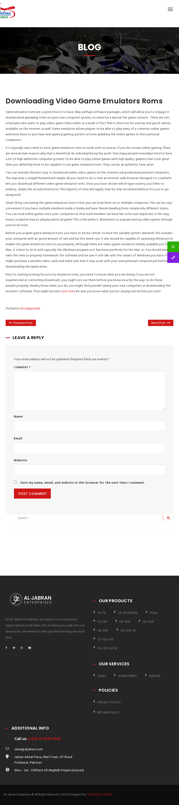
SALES (101, 676)
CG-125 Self (105, 639)
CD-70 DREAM (128, 613)
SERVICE (154, 676)
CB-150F (125, 622)
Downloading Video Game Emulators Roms (84, 101)
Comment (22, 367)
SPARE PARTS (127, 676)
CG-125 (102, 622)
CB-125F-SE (128, 630)
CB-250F (148, 622)
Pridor (154, 613)
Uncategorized (29, 308)
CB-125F (102, 630)
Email (18, 438)
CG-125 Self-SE (107, 648)
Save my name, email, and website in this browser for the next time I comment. (82, 483)
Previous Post (23, 323)
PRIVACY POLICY (109, 702)
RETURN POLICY (108, 712)
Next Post (158, 323)
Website (20, 460)
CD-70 (101, 613)
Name (18, 416)
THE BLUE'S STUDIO (99, 794)
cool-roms (68, 291)
